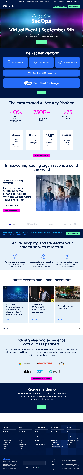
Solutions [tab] (33, 6)
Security (53, 467)
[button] (16, 140)
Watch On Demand (37, 320)
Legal (52, 464)
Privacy (52, 461)
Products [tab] (27, 6)
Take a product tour (60, 6)
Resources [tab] (40, 6)
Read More (61, 320)
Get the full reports (11, 320)
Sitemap (53, 459)
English (75, 1)
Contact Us (61, 1)
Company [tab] (46, 6)
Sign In (68, 1)
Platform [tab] (21, 6)
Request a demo (73, 6)
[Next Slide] (79, 328)
